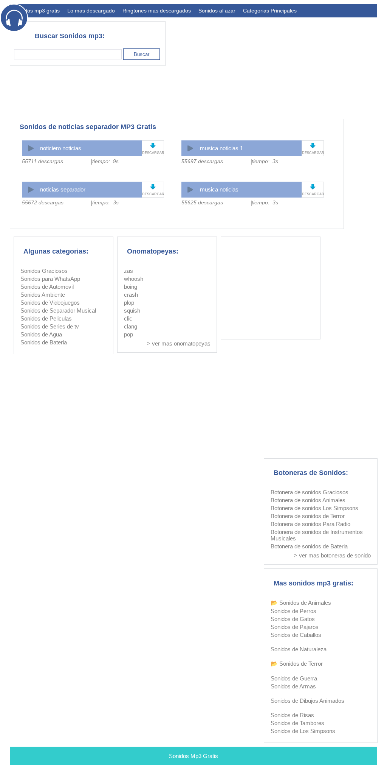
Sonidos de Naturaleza (299, 649)
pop (128, 334)
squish (132, 310)
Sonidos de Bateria (43, 342)
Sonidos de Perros (293, 611)
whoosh (133, 279)
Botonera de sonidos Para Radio (310, 524)
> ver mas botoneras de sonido (332, 555)
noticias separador (62, 189)
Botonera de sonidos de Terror (308, 516)
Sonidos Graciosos (44, 271)
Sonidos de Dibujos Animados (307, 700)
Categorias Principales (270, 11)
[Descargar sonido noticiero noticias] (153, 145)
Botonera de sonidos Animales (308, 500)
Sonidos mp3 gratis (37, 11)
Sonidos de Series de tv (49, 326)
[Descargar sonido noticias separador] (153, 186)
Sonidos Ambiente (42, 294)
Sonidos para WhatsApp (50, 279)
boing (130, 286)
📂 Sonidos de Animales (301, 602)
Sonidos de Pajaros (295, 627)
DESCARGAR (153, 153)
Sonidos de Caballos (296, 635)
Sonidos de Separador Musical (58, 310)
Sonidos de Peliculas (46, 318)
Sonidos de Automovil (47, 286)
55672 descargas (42, 202)
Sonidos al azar (216, 11)
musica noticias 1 (221, 148)
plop (129, 302)
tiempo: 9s (105, 161)
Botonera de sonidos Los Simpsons (314, 508)
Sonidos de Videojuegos (50, 302)
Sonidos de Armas (293, 686)
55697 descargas (202, 161)
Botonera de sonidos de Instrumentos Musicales (317, 535)
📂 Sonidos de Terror (297, 663)
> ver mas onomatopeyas (179, 343)
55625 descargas (202, 202)
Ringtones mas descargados (156, 11)
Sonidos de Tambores (297, 723)
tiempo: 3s (265, 161)
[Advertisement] (239, 92)
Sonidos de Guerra (294, 678)
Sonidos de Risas (292, 715)
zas (128, 271)
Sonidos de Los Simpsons (303, 731)
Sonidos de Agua (41, 334)
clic (128, 318)
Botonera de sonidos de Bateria (309, 546)
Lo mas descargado (91, 11)
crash (131, 294)
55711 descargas (42, 161)
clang (130, 326)
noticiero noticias (60, 148)
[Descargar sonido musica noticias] (313, 186)
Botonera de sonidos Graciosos (309, 492)
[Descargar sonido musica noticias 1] (313, 145)
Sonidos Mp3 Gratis (193, 756)
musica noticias (219, 189)
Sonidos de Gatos (293, 619)
